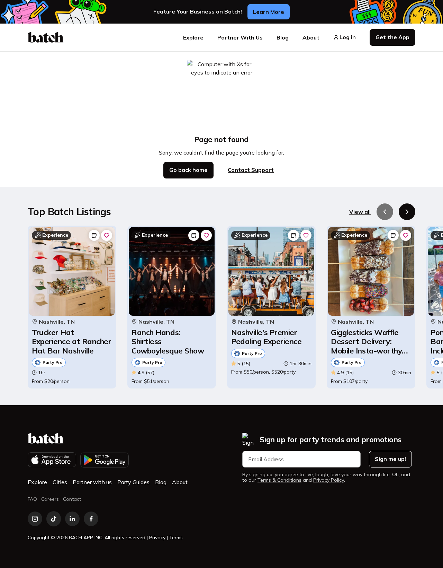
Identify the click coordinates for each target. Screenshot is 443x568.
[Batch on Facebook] (91, 519)
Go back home (188, 169)
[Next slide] (407, 211)
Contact (72, 499)
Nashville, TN (57, 321)
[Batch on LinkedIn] (72, 519)
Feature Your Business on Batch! (197, 11)
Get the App (392, 37)
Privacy (157, 537)
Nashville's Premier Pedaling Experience (266, 337)
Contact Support (251, 169)
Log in (348, 37)
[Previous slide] (385, 211)
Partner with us (92, 482)
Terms (176, 537)
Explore (193, 37)
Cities (60, 482)
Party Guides (133, 482)
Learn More (268, 11)
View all (360, 211)
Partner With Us (240, 37)
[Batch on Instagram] (35, 519)
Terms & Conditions (279, 480)
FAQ (32, 499)
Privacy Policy (328, 480)
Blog (283, 37)
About (310, 37)
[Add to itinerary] (94, 235)
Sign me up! (390, 458)
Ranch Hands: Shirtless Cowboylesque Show (168, 341)
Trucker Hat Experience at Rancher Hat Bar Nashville (71, 341)
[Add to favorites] (106, 235)
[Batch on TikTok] (53, 518)
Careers (50, 499)
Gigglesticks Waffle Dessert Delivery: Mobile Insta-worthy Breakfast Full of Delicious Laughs (366, 341)
